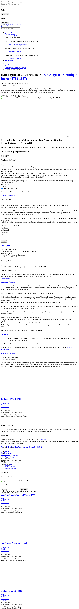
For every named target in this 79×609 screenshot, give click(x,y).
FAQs (7, 451)
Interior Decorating (11, 469)
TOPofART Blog (10, 467)
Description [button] (5, 245)
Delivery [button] (4, 334)
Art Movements (10, 34)
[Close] (1, 164)
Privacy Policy (9, 453)
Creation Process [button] (8, 282)
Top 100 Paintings (15, 52)
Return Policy (9, 457)
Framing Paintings (15, 59)
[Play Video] (68, 136)
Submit (4, 241)
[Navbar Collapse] (1, 25)
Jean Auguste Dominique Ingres (15, 68)
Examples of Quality (11, 36)
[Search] (21, 2)
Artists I (7, 66)
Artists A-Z (8, 32)
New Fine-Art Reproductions (18, 45)
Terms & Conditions (11, 455)
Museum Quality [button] (8, 353)
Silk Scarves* (9, 60)
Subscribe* (24, 489)
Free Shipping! (5, 278)
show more (5, 14)
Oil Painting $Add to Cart (9, 195)
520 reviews (42, 439)
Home (7, 64)
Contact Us (8, 465)
